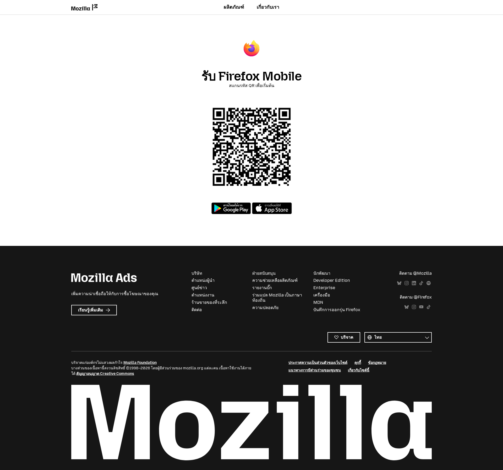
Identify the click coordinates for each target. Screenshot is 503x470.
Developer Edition (331, 280)
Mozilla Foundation (140, 362)
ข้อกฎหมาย (377, 362)
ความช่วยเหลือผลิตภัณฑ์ (275, 280)
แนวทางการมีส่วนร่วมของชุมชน (314, 370)
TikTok (421, 283)
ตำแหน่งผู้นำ (203, 280)
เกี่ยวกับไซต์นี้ (358, 370)
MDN (318, 302)
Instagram (406, 283)
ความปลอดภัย (265, 307)
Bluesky (399, 283)
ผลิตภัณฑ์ (234, 7)
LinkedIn (414, 283)
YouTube (421, 307)
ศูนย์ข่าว (199, 287)
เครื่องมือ (321, 295)
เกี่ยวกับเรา (268, 7)
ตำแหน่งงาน (203, 295)
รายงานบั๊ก (262, 287)
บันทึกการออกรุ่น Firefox (336, 309)
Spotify (428, 283)
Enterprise (324, 287)
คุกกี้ (357, 362)
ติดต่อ (197, 309)
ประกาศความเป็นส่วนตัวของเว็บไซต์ (317, 362)
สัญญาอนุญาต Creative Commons (105, 373)
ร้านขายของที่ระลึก (209, 302)
